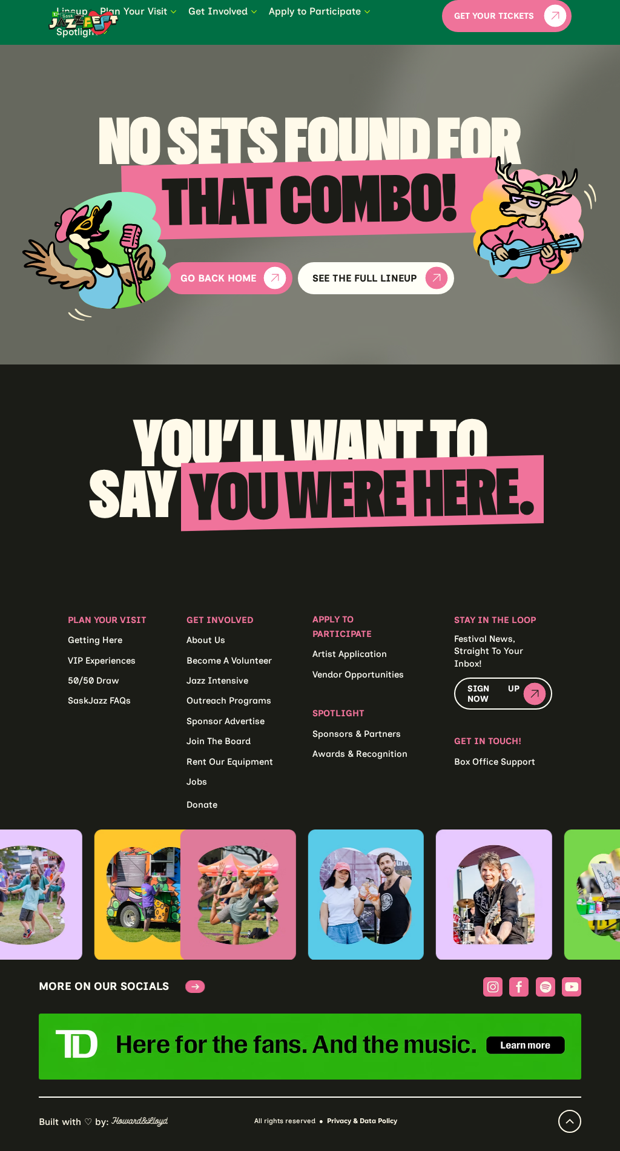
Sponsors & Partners (356, 733)
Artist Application (349, 653)
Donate (201, 804)
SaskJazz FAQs (99, 700)
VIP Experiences (102, 660)
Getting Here (95, 640)
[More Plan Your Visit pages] (173, 12)
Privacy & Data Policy (362, 1120)
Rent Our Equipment (229, 761)
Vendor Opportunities (358, 674)
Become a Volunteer (229, 660)
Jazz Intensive (217, 680)
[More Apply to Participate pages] (367, 12)
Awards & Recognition (359, 753)
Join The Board (218, 741)
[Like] (569, 1121)
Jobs (196, 781)
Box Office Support (494, 761)
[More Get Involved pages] (254, 12)
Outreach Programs (228, 700)
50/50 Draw (93, 680)
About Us (205, 640)
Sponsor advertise (225, 721)
